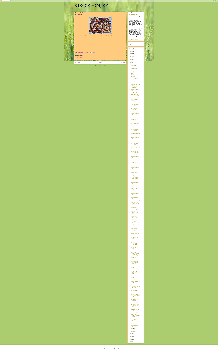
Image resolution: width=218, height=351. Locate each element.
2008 (131, 336)
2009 (131, 335)
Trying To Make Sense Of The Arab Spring (135, 105)
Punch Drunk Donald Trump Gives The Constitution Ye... (134, 160)
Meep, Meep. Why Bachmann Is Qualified (135, 279)
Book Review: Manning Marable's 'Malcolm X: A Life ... (135, 126)
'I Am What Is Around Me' (135, 318)
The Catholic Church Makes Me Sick (134, 217)
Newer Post (77, 62)
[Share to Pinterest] (94, 52)
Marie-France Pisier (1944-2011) (134, 111)
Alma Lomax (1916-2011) (135, 290)
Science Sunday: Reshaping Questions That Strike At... (135, 253)
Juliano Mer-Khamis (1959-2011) (134, 180)
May (132, 74)
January (132, 331)
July (132, 71)
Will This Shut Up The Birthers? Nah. (134, 109)
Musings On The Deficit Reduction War (135, 234)
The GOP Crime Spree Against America (135, 265)
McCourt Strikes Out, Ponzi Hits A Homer (134, 78)
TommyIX (112, 348)
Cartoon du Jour (134, 80)
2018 (131, 51)
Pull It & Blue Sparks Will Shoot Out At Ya (135, 191)
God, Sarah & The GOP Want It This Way (135, 275)
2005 (131, 341)
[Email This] (90, 52)
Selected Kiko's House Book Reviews (135, 130)
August (132, 70)
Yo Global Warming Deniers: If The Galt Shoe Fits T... (135, 203)
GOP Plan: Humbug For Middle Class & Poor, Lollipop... (135, 272)
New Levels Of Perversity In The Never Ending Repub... (135, 305)
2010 (131, 333)
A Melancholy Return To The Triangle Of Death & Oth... (135, 295)
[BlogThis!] (91, 52)
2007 (131, 338)
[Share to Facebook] (93, 52)
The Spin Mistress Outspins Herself (134, 229)
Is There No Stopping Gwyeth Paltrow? (134, 178)
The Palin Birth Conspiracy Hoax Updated (134, 175)
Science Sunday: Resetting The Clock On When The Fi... (135, 315)
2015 (131, 56)
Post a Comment (79, 57)
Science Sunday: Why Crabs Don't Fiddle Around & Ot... (135, 140)
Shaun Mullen (134, 14)
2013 (131, 59)
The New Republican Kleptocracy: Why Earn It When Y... (135, 262)
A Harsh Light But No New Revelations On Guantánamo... (135, 116)
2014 (131, 57)
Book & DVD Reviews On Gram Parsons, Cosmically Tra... (135, 323)
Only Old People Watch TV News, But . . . (135, 300)
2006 (131, 339)
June (132, 73)
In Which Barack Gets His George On (135, 287)
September (133, 68)
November (133, 65)
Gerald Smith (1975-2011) (135, 135)
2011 (131, 62)
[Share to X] (92, 52)
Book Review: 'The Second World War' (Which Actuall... (134, 243)
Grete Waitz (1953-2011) (135, 147)
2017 (131, 53)
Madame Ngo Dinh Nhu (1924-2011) (135, 87)
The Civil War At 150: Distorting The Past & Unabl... (135, 212)
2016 (131, 54)
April (132, 76)
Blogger (119, 348)
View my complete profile (133, 39)
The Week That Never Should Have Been (135, 92)
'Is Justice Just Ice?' (134, 255)
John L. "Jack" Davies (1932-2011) (134, 144)
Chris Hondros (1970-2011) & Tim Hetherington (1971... (135, 165)
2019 (131, 50)
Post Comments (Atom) (102, 65)
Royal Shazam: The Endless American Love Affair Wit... (135, 95)
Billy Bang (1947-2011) (135, 207)
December (133, 63)
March (132, 328)
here (80, 45)
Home (100, 62)
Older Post (123, 62)
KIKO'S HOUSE (91, 6)
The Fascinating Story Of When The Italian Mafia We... (135, 186)
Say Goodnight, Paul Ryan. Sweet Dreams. (135, 152)
